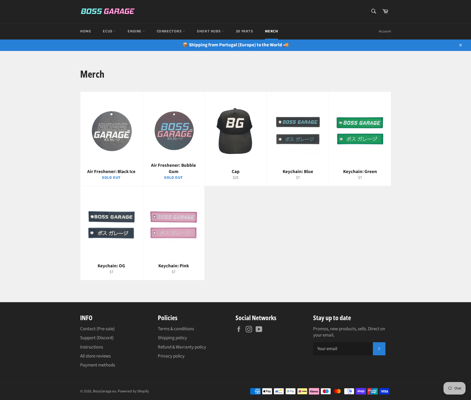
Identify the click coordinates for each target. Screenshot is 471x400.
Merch (271, 31)
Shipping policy (172, 338)
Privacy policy (171, 356)
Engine (135, 31)
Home (85, 31)
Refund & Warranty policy (182, 347)
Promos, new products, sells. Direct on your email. (349, 332)
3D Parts (244, 31)
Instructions (91, 347)
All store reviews (95, 356)
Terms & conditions (176, 329)
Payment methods (97, 365)
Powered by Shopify (133, 391)
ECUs (108, 31)
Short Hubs (209, 31)
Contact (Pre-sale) (97, 329)
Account (385, 31)
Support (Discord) (97, 338)
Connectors (170, 31)
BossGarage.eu (104, 391)
